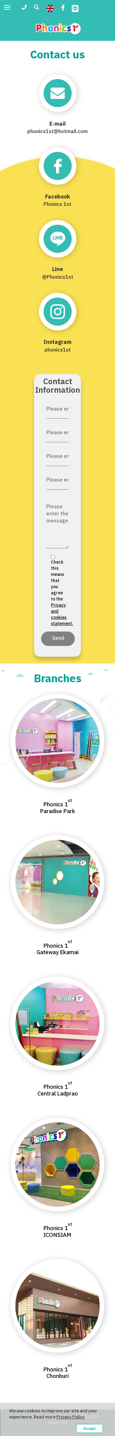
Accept (89, 1428)
